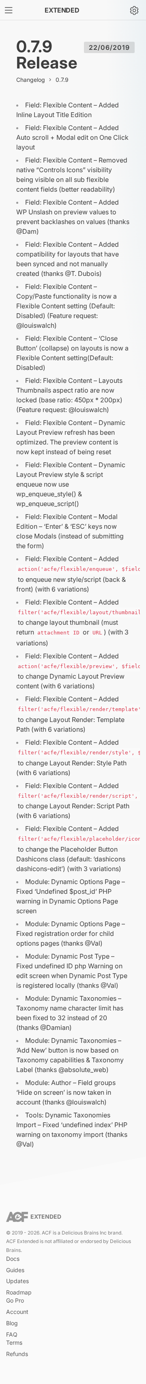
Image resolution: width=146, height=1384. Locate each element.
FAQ (11, 1334)
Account (17, 1311)
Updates (17, 1280)
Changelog (30, 79)
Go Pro (15, 1300)
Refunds (17, 1353)
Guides (15, 1270)
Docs (12, 1258)
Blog (12, 1323)
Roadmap (19, 1292)
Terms (14, 1342)
